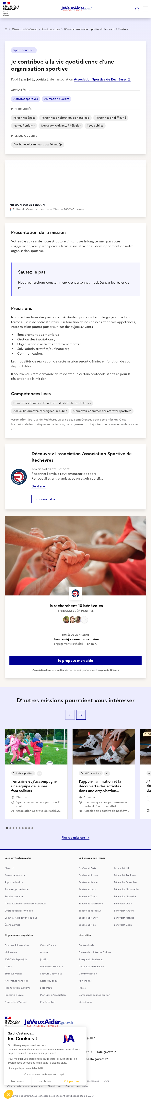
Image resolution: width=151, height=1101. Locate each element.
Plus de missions (74, 837)
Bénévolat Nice (87, 925)
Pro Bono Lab (47, 1002)
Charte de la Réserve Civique (95, 952)
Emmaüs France (13, 973)
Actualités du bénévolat (92, 966)
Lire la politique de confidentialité (25, 1068)
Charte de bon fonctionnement (25, 1086)
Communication (88, 973)
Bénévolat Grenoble (125, 882)
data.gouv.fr (105, 1052)
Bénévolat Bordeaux (90, 910)
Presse (82, 988)
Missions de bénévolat (24, 29)
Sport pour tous (50, 29)
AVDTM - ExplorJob (16, 959)
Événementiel (12, 925)
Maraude (10, 868)
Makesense (11, 952)
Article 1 (45, 952)
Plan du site (54, 1086)
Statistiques (85, 1002)
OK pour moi (72, 1081)
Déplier (36, 486)
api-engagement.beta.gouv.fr (84, 1059)
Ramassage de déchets (17, 889)
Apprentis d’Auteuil (16, 1002)
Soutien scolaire (14, 896)
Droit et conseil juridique (19, 910)
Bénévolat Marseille (125, 896)
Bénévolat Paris (87, 868)
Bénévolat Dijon (123, 903)
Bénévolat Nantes (124, 918)
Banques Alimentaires (17, 945)
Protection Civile (14, 995)
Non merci (17, 1081)
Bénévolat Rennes (89, 882)
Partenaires (85, 981)
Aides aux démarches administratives (25, 903)
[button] (8, 1094)
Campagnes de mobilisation (94, 995)
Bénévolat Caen (123, 925)
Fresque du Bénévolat (91, 959)
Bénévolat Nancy (88, 918)
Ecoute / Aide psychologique (21, 918)
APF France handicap (17, 981)
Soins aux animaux (15, 875)
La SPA (8, 966)
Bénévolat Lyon (87, 889)
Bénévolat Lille (122, 868)
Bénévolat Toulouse (125, 875)
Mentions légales (89, 1081)
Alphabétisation (14, 882)
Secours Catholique (51, 973)
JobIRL (44, 959)
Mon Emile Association (53, 995)
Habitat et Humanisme (17, 988)
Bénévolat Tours (88, 896)
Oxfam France (48, 945)
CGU (106, 1081)
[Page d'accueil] (77, 8)
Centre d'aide (86, 945)
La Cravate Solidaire (51, 966)
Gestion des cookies (76, 1086)
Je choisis (45, 1081)
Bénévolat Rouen (88, 875)
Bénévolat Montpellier (126, 889)
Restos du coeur (49, 981)
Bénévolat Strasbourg (91, 903)
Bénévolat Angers (124, 910)
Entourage (46, 988)
